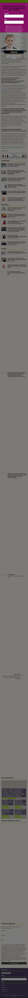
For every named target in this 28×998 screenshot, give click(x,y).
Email (5, 19)
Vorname (6, 13)
